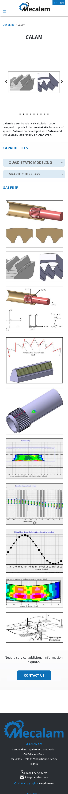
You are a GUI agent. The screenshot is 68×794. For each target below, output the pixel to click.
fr (55, 2)
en (62, 2)
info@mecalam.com (36, 777)
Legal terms (46, 783)
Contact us (34, 675)
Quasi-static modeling (30, 162)
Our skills (8, 24)
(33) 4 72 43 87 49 (36, 772)
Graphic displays (24, 174)
